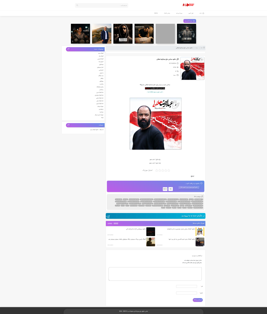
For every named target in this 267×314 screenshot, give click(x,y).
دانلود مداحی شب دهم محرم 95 (121, 201)
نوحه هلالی (174, 207)
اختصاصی (101, 70)
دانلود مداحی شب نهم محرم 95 (147, 203)
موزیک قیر (184, 207)
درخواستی (101, 109)
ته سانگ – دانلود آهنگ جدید (96, 130)
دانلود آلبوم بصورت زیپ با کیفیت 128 (189, 187)
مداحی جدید (117, 205)
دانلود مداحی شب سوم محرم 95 (185, 203)
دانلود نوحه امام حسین (175, 205)
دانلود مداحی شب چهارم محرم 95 (133, 201)
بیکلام (102, 78)
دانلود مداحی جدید (119, 199)
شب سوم (122, 205)
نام (202, 286)
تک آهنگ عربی (99, 92)
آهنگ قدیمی (100, 59)
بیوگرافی (101, 81)
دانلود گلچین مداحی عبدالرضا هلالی (160, 199)
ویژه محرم (163, 207)
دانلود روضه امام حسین (184, 199)
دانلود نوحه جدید (167, 205)
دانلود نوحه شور (148, 205)
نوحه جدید (179, 207)
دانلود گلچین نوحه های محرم (134, 199)
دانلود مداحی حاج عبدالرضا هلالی (197, 201)
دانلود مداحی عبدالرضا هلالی (197, 205)
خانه (201, 13)
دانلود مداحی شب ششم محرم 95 (172, 203)
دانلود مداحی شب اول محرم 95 (171, 201)
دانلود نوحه (182, 205)
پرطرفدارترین (110, 223)
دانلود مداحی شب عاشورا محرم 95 (159, 203)
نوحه (196, 48)
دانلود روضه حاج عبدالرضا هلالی (173, 199)
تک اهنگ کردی (99, 104)
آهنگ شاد (101, 56)
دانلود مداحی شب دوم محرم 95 (197, 203)
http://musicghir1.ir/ (198, 199)
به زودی (101, 73)
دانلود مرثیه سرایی (188, 205)
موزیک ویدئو (179, 13)
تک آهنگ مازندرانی (99, 95)
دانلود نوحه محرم (141, 205)
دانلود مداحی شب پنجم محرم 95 (159, 201)
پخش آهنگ (167, 13)
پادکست (101, 84)
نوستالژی (101, 64)
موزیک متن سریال (99, 115)
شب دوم (127, 205)
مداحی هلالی (190, 207)
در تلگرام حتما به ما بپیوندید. (193, 216)
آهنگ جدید (100, 53)
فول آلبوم (191, 13)
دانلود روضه (191, 199)
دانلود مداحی (125, 199)
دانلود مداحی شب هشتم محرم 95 (135, 203)
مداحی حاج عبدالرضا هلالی (198, 207)
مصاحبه (101, 112)
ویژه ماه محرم (168, 207)
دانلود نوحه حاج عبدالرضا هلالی (157, 205)
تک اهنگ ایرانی (99, 98)
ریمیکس (101, 90)
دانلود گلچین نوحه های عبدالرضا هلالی (146, 199)
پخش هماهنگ (100, 87)
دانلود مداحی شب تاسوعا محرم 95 (146, 201)
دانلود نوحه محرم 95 (133, 205)
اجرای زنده (101, 62)
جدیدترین (116, 223)
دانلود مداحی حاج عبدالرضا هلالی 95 (184, 201)
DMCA (156, 13)
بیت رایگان (100, 76)
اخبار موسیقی (100, 67)
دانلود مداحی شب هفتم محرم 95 (122, 203)
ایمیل (201, 293)
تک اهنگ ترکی (100, 101)
